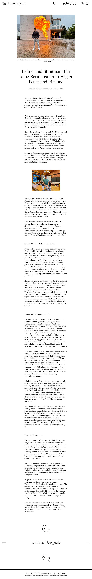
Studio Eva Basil (36, 575)
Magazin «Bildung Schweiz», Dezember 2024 (46, 89)
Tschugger (29, 139)
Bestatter (55, 137)
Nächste (88, 543)
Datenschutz (63, 575)
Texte (85, 3)
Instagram (56, 573)
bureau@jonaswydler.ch (45, 573)
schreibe (69, 3)
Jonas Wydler (17, 3)
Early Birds (43, 139)
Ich (55, 3)
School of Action (37, 146)
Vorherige (4, 543)
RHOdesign (55, 575)
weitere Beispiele (46, 543)
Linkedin (63, 573)
